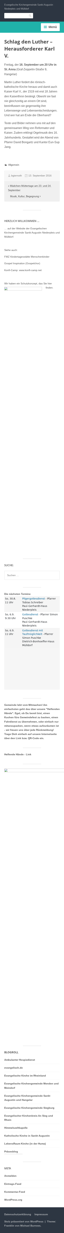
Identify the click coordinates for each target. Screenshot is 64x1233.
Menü (53, 27)
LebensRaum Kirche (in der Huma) (25, 1143)
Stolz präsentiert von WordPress (23, 1221)
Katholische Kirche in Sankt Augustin (27, 1135)
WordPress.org (13, 1199)
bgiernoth (16, 175)
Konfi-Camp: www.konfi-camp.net (23, 270)
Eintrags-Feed (12, 1183)
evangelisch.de (13, 1067)
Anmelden (10, 1175)
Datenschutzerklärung (17, 1214)
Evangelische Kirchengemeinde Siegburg (29, 1107)
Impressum (41, 1214)
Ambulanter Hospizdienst (19, 1059)
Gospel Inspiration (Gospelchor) (22, 263)
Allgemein (13, 164)
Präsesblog (11, 1151)
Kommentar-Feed (14, 1191)
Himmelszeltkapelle (16, 1127)
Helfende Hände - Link (17, 754)
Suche (30, 15)
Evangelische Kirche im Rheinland (25, 1075)
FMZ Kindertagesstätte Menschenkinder (26, 256)
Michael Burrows (30, 1225)
